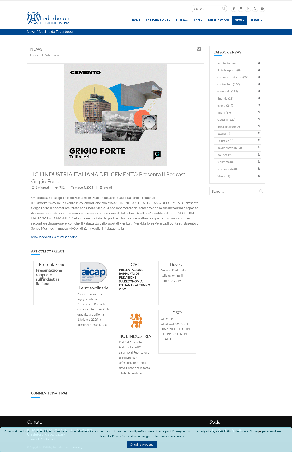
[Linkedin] (248, 9)
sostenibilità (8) (227, 169)
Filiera (181, 20)
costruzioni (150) (228, 84)
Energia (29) (225, 98)
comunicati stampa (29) (232, 77)
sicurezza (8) (225, 162)
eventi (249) (225, 105)
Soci (197, 20)
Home (136, 20)
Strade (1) (223, 176)
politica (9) (224, 155)
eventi (108, 187)
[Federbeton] (48, 17)
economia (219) (227, 91)
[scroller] (284, 447)
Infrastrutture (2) (228, 126)
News (238, 20)
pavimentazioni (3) (229, 148)
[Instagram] (241, 9)
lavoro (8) (223, 133)
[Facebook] (234, 9)
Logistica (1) (225, 140)
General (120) (226, 119)
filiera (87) (224, 112)
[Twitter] (255, 9)
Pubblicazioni (218, 20)
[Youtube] (262, 9)
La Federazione (157, 20)
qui (259, 431)
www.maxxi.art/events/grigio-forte (54, 237)
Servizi (255, 20)
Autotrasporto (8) (229, 70)
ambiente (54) (226, 63)
